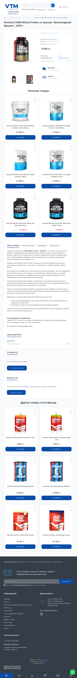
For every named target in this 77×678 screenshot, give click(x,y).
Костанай (34, 562)
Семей (28, 562)
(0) (57, 33)
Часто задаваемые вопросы (13, 614)
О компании (8, 611)
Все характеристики (63, 57)
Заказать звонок (12, 13)
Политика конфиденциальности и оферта (18, 605)
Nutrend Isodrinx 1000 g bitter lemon (20, 535)
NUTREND (54, 39)
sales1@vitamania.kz (11, 644)
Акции (6, 628)
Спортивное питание (15, 17)
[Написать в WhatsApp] (72, 672)
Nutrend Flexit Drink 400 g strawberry (56, 486)
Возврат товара (9, 619)
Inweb (44, 661)
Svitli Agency (43, 660)
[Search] (53, 5)
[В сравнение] (34, 101)
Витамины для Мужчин (45, 562)
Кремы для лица (58, 562)
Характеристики (28, 245)
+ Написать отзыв (17, 368)
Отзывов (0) (42, 245)
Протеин (28, 17)
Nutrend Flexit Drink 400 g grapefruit (20, 486)
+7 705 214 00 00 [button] (11, 641)
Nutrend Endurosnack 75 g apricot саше (20, 437)
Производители (9, 625)
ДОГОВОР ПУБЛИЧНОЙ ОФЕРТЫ (22, 585)
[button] (13, 12)
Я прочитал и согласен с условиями (26, 585)
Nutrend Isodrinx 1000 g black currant (56, 535)
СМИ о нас (7, 608)
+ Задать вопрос (16, 392)
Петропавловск (41, 9)
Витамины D (21, 562)
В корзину (20, 137)
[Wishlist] (70, 33)
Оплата (50, 76)
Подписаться (66, 581)
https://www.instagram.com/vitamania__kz (41, 614)
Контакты (7, 616)
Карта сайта (8, 622)
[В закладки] (34, 98)
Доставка (51, 68)
